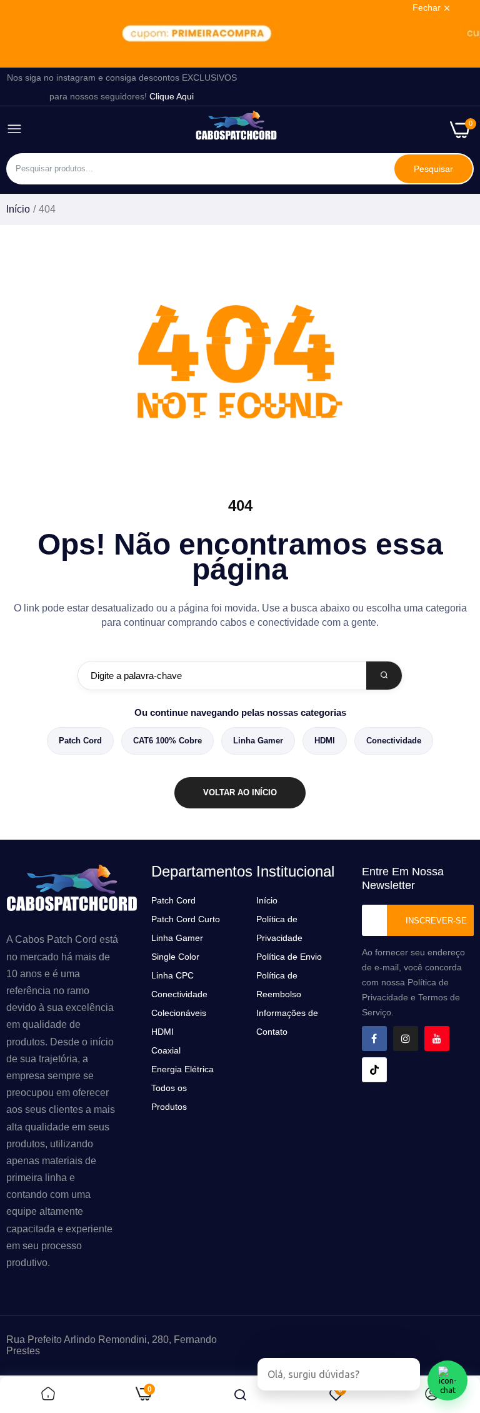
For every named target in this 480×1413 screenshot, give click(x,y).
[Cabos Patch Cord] (236, 129)
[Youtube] (436, 1038)
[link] (240, 34)
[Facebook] (374, 1038)
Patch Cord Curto (185, 919)
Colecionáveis (178, 1013)
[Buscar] (384, 675)
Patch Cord (80, 740)
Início (18, 209)
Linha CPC (172, 975)
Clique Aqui (171, 96)
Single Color (175, 957)
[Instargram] (405, 1038)
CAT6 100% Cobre (167, 740)
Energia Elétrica (182, 1069)
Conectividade (393, 740)
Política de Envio (289, 957)
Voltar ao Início (240, 792)
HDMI (324, 740)
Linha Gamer (258, 740)
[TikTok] (374, 1069)
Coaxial (166, 1050)
